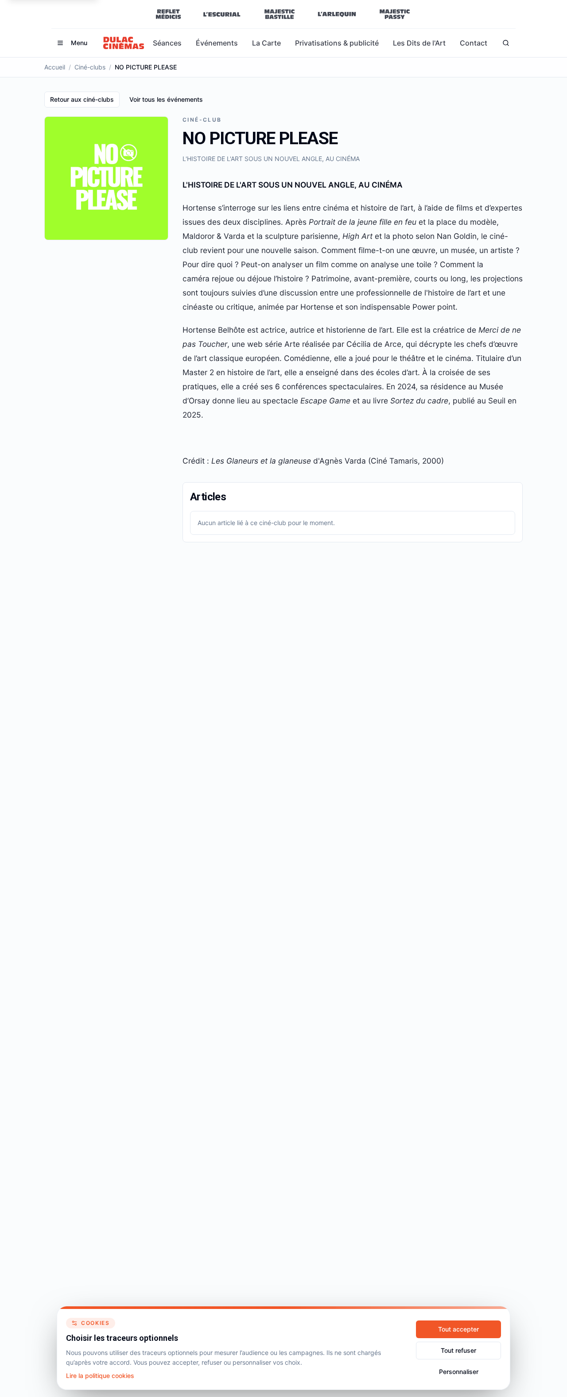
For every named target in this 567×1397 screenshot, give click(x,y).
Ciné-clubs (89, 67)
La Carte (266, 42)
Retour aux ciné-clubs (82, 99)
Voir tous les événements (166, 99)
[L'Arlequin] (337, 14)
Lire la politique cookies (100, 1375)
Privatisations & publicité (337, 42)
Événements (217, 42)
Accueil (54, 67)
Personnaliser (458, 1371)
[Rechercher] (506, 43)
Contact (473, 42)
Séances (167, 42)
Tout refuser (458, 1350)
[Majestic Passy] (394, 14)
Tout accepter (458, 1329)
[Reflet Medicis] (168, 14)
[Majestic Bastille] (279, 14)
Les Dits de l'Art (419, 42)
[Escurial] (221, 14)
